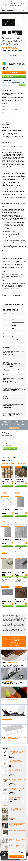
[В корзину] (12, 483)
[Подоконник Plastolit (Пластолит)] (14, 656)
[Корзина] (26, 10)
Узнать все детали (14, 428)
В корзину (15, 72)
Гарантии (6, 396)
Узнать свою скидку (8, 485)
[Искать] (25, 7)
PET (13, 319)
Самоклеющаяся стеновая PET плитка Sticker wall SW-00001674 (14, 639)
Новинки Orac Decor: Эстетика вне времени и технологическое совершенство (16, 817)
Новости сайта (5, 805)
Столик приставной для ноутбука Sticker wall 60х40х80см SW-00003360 (16, 761)
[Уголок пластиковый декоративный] (14, 693)
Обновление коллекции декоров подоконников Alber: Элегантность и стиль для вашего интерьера (17, 847)
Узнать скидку (10, 76)
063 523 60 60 (21, 3)
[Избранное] (21, 10)
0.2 (13, 328)
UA (23, 1)
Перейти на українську (16, 856)
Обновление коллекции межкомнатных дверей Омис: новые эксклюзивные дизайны (17, 839)
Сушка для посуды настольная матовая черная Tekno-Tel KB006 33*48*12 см (13, 718)
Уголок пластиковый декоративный (13, 699)
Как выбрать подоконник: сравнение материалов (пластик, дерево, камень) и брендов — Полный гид (17, 809)
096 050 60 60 (13, 3)
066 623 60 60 (13, 5)
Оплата (5, 375)
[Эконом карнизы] (14, 674)
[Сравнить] (23, 10)
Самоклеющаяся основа (18, 322)
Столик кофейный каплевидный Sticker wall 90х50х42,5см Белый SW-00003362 (16, 788)
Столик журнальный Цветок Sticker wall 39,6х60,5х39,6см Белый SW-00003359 (16, 797)
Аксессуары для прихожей (14, 755)
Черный (14, 337)
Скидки (15, 1)
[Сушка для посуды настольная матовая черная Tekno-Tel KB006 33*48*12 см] (14, 711)
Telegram (20, 5)
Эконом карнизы (9, 681)
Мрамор (14, 325)
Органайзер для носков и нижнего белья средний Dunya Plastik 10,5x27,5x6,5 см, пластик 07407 (13, 738)
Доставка (6, 348)
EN (24, 1)
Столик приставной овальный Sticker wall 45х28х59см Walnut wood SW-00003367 (17, 752)
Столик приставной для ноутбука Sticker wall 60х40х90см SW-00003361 (16, 770)
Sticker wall (11, 64)
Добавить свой (11, 449)
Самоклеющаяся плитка (13, 462)
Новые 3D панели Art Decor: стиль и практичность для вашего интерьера (17, 831)
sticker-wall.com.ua (21, 64)
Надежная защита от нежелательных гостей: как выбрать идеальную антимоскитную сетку (17, 824)
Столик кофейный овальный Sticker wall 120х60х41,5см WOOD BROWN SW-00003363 (17, 779)
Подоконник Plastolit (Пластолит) (13, 662)
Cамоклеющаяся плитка (18, 316)
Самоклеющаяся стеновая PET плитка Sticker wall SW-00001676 (14, 644)
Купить (22, 85)
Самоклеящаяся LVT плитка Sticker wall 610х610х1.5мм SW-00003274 (20, 602)
